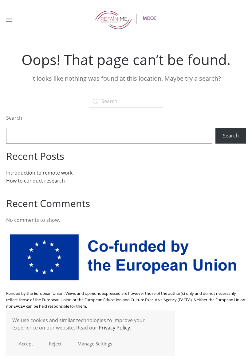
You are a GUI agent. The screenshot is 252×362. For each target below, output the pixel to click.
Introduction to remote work (39, 172)
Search (14, 117)
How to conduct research (35, 180)
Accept (26, 344)
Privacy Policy (114, 327)
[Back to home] (126, 20)
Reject (55, 344)
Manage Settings (94, 344)
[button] (9, 20)
